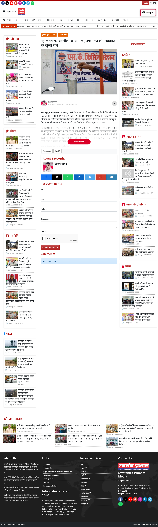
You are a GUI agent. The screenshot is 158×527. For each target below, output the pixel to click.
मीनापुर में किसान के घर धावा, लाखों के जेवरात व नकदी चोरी (20, 113)
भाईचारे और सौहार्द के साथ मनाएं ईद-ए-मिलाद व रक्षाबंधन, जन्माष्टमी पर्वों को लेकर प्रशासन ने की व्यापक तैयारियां (20, 216)
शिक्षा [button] (61, 20)
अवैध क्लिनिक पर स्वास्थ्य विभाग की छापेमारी (144, 161)
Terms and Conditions (51, 475)
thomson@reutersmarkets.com (55, 514)
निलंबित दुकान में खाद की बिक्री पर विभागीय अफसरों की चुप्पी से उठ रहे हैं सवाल (138, 107)
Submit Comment (50, 247)
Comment (45, 219)
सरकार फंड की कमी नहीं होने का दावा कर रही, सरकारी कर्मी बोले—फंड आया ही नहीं (20, 246)
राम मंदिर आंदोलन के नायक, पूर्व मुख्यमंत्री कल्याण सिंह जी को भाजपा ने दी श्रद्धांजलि (19, 263)
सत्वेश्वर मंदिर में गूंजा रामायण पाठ (142, 212)
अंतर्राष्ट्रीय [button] (115, 20)
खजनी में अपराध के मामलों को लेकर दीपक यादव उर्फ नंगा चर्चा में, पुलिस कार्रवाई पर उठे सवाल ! (19, 159)
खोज (154, 3)
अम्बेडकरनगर (47, 151)
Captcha (44, 231)
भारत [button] (9, 20)
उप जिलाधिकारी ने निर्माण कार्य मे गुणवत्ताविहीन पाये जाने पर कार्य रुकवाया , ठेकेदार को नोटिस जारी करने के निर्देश (19, 196)
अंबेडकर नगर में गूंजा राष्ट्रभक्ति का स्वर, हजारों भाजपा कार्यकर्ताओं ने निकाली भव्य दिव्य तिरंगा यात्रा (20, 298)
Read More (79, 142)
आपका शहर (63, 34)
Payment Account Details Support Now (57, 472)
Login (145, 3)
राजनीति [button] (126, 20)
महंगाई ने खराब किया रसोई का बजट (26, 63)
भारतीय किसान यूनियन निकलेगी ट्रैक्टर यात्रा (143, 121)
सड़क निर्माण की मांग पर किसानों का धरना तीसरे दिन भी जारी (19, 79)
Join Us (46, 482)
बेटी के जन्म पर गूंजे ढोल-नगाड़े (144, 189)
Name (43, 189)
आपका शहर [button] (37, 20)
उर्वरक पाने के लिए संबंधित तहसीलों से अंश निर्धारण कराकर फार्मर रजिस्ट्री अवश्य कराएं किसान (138, 76)
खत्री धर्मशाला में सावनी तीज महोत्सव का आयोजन (144, 251)
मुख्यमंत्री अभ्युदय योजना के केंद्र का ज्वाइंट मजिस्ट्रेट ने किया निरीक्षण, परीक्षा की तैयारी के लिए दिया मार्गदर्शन (138, 302)
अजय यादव (61, 164)
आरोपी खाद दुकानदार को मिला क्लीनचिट (144, 62)
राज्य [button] (18, 20)
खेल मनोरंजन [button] (102, 20)
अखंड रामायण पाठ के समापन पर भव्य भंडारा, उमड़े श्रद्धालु (143, 238)
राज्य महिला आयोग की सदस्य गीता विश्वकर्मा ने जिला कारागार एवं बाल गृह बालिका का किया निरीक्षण (135, 441)
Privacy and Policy (50, 486)
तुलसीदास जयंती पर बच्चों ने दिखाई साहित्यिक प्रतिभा (144, 274)
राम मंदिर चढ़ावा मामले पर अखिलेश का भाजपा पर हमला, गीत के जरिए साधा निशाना (20, 280)
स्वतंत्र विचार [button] (88, 20)
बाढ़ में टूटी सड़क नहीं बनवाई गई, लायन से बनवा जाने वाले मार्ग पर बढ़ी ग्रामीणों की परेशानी (19, 363)
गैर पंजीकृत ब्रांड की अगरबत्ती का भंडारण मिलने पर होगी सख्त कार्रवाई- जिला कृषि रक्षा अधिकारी (138, 175)
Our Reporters (48, 479)
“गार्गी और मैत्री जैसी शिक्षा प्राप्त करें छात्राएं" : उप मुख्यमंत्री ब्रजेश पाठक (144, 317)
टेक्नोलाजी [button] (50, 20)
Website (44, 209)
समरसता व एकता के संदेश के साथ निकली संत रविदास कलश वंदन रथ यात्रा (145, 224)
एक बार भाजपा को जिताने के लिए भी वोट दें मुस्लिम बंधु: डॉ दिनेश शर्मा (19, 316)
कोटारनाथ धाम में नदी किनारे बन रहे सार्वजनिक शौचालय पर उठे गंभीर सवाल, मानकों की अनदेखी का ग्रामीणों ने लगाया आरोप (19, 396)
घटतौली (58, 151)
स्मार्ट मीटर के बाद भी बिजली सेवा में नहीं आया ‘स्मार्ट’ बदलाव (19, 96)
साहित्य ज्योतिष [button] (73, 20)
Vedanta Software (149, 524)
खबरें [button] (26, 20)
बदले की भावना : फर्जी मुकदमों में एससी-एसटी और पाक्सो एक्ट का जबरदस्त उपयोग (101, 26)
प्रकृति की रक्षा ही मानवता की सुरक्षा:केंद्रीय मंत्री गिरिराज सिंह (144, 286)
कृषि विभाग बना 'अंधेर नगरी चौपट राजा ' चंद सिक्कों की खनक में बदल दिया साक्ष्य (145, 91)
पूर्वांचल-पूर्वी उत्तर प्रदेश (48, 34)
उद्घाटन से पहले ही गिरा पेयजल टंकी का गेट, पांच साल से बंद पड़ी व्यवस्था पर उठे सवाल (19, 346)
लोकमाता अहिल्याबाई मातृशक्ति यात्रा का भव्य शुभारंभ (19, 178)
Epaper (150, 12)
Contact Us (47, 468)
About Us (46, 464)
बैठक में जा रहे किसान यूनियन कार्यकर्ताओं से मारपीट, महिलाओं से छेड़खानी (18, 49)
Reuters (45, 500)
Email (43, 199)
